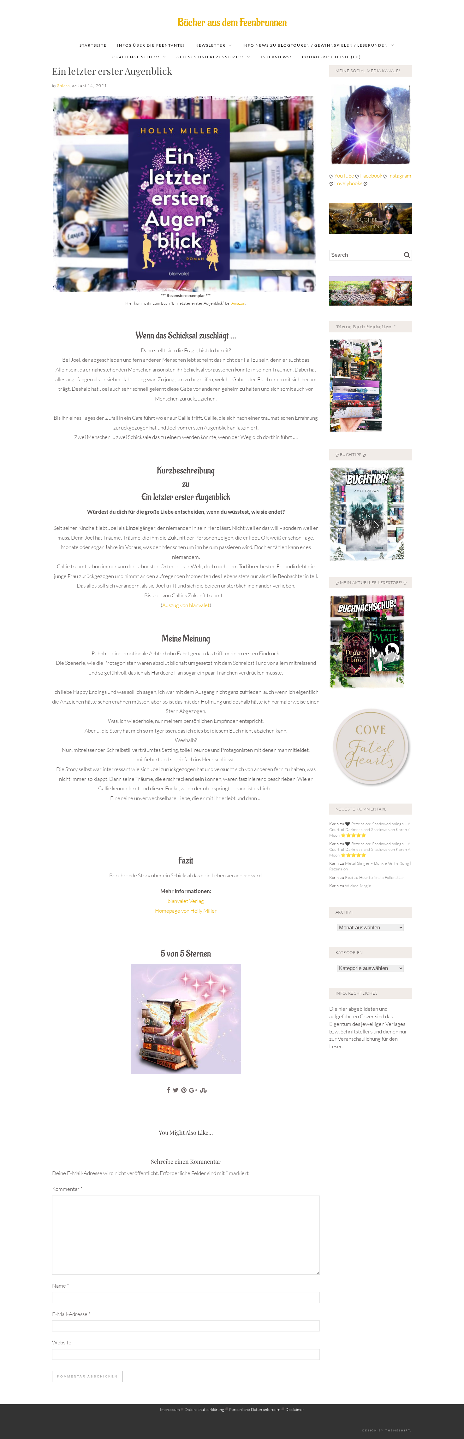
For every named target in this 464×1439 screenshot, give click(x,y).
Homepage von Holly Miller (186, 910)
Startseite (93, 45)
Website (61, 1342)
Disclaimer (294, 1409)
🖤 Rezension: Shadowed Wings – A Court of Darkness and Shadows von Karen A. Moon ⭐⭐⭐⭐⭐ (370, 829)
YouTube (344, 175)
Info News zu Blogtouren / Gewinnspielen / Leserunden (315, 45)
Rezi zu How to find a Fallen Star (374, 877)
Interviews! (276, 57)
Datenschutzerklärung (204, 1409)
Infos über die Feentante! (151, 45)
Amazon (238, 303)
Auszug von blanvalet (186, 605)
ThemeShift (397, 1430)
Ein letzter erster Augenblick (112, 71)
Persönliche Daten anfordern (254, 1409)
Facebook (371, 175)
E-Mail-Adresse (71, 1314)
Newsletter (210, 45)
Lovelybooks (348, 183)
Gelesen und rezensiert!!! (210, 57)
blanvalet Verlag (186, 901)
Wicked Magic (358, 885)
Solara (63, 85)
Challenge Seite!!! (136, 57)
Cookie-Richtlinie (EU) (331, 57)
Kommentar (67, 1188)
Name (60, 1285)
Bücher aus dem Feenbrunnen (232, 22)
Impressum (170, 1409)
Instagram (399, 175)
